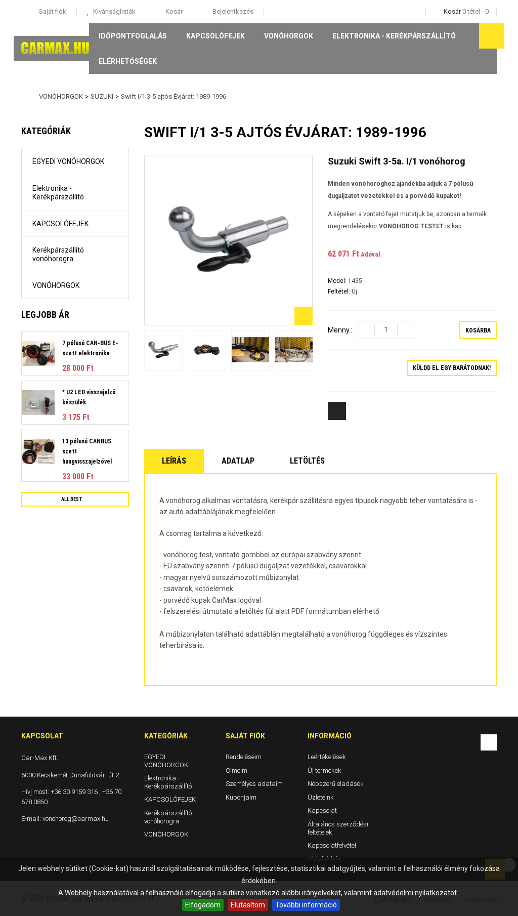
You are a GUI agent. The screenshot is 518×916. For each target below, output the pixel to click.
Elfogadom (203, 905)
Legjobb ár (45, 314)
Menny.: (340, 330)
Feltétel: (340, 291)
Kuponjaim (241, 797)
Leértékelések (327, 757)
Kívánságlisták (114, 11)
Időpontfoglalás (133, 36)
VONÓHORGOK (288, 36)
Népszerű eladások (336, 783)
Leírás (174, 461)
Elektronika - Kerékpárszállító (394, 36)
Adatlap (238, 461)
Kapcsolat (322, 810)
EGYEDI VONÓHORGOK (68, 161)
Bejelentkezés (232, 11)
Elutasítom (248, 905)
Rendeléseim (244, 757)
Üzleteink (321, 797)
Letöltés (307, 461)
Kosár (173, 11)
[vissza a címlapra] (23, 97)
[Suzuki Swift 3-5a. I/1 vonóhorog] (163, 350)
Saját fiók (245, 736)
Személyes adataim (254, 783)
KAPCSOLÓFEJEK (215, 36)
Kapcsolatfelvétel (332, 845)
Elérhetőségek (128, 61)
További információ (306, 905)
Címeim (236, 770)
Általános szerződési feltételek (338, 828)
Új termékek (324, 770)
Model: (338, 280)
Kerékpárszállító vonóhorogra (58, 254)
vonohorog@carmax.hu (75, 818)
